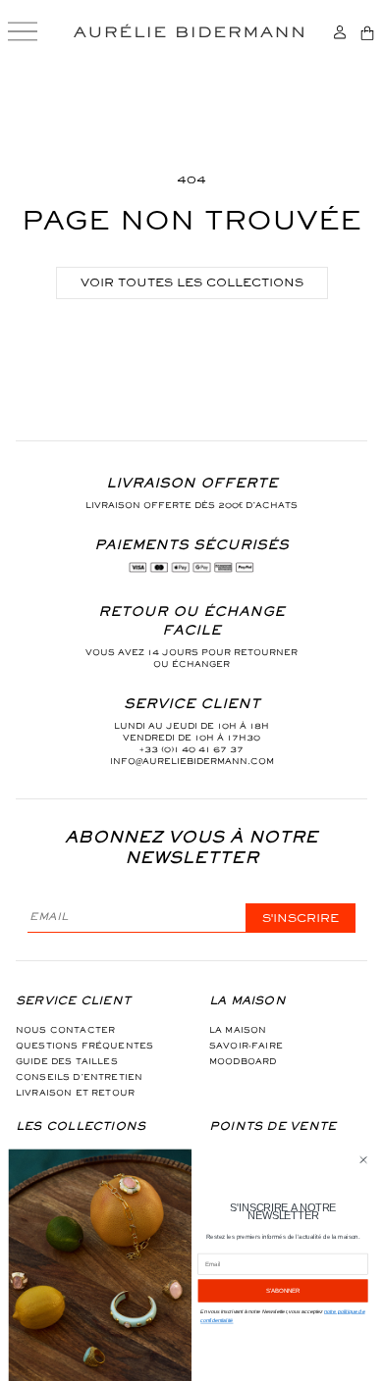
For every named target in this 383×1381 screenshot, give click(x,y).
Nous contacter (65, 1030)
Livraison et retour (75, 1093)
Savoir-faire (246, 1045)
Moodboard (242, 1061)
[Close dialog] (363, 1159)
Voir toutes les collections (192, 282)
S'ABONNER (283, 1290)
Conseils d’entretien (79, 1077)
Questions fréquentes (84, 1045)
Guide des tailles (67, 1061)
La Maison (237, 1030)
